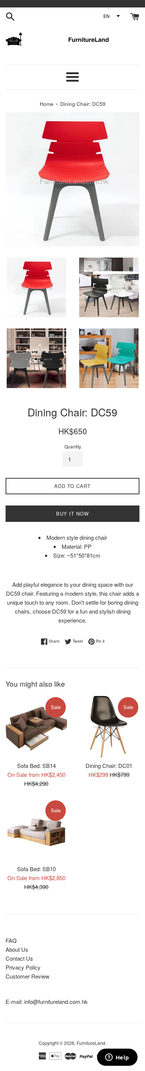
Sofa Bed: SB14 (36, 765)
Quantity (72, 446)
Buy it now (72, 513)
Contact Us (19, 958)
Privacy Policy (23, 967)
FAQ (11, 940)
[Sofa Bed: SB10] (36, 830)
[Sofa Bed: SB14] (36, 726)
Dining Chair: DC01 (109, 765)
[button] (111, 16)
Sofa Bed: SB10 (36, 869)
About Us (17, 949)
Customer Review (27, 976)
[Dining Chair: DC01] (108, 726)
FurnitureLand (91, 1043)
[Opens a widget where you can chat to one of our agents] (117, 1058)
